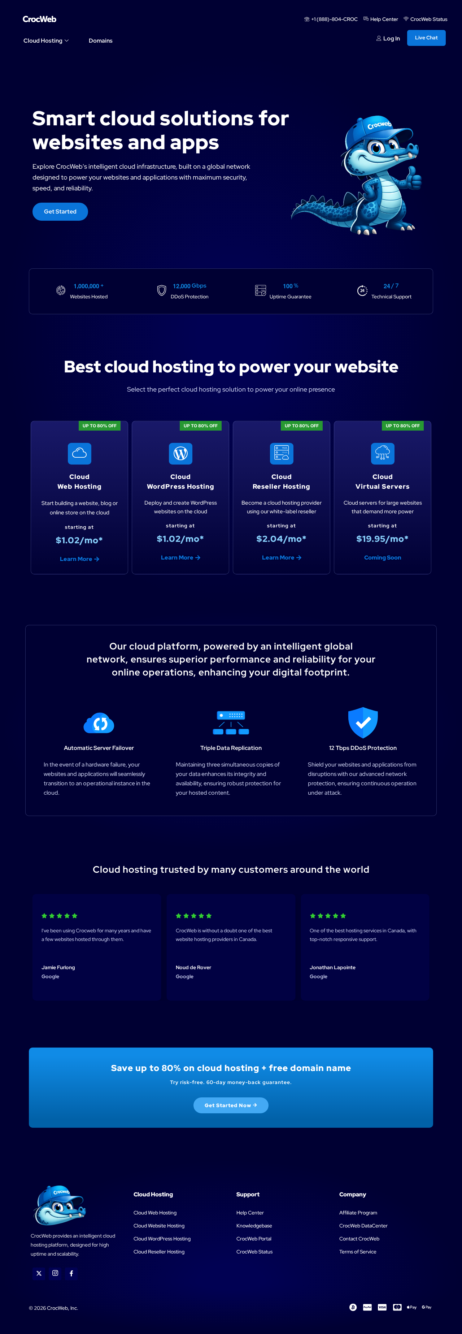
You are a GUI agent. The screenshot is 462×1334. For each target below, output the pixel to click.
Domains (101, 40)
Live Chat (426, 37)
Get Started (60, 211)
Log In (391, 39)
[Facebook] (71, 1274)
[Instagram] (55, 1274)
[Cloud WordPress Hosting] (180, 454)
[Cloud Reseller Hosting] (281, 454)
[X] (38, 1274)
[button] (382, 558)
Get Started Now (228, 1105)
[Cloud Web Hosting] (79, 454)
